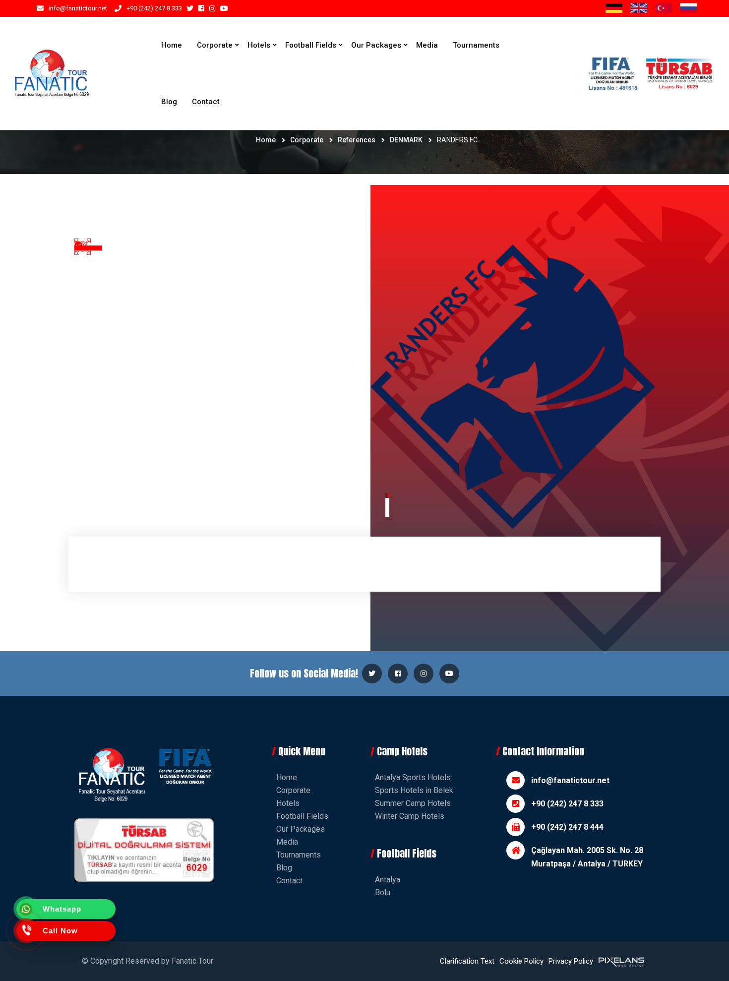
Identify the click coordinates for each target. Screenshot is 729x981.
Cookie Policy (521, 961)
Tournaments (476, 45)
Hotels (258, 45)
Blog (169, 101)
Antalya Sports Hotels (413, 777)
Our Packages (376, 45)
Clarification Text (467, 961)
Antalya (387, 879)
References (356, 140)
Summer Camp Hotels (413, 803)
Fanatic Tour (192, 961)
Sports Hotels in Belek (414, 790)
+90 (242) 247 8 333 (154, 8)
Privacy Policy (570, 961)
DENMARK (406, 140)
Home (171, 45)
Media (427, 45)
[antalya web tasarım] (620, 961)
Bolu (382, 892)
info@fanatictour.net (78, 8)
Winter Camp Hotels (409, 816)
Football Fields (310, 45)
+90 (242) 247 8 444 (567, 827)
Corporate (215, 45)
